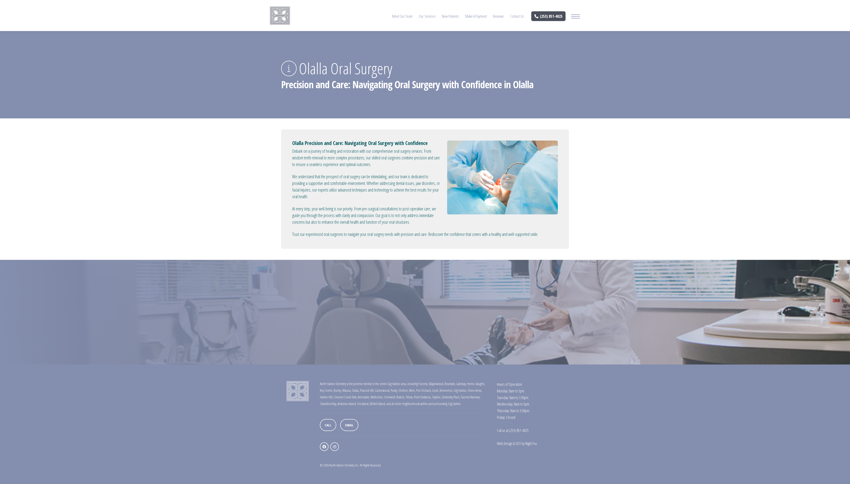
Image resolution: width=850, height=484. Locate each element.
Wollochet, (377, 397)
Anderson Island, (347, 403)
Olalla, (355, 390)
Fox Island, (363, 403)
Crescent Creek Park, (345, 397)
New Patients (450, 16)
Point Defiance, (422, 397)
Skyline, (436, 397)
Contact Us (517, 16)
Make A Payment (476, 16)
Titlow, (409, 397)
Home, (471, 383)
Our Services (427, 16)
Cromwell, (390, 397)
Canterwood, (382, 390)
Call (328, 425)
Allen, (412, 390)
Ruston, (400, 397)
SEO (518, 443)
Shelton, (403, 390)
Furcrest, (423, 383)
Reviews (498, 16)
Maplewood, (436, 383)
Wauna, (346, 390)
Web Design (504, 443)
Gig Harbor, (460, 390)
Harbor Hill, (326, 397)
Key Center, (326, 390)
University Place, (451, 397)
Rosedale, (450, 383)
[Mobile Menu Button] (575, 17)
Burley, (338, 390)
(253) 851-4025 (551, 16)
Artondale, (364, 397)
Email (349, 425)
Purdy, (394, 390)
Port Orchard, (423, 390)
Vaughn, (480, 383)
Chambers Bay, (328, 403)
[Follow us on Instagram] (334, 446)
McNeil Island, (378, 403)
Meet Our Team (402, 16)
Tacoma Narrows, (470, 397)
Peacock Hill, (367, 390)
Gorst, (435, 390)
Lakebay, (461, 383)
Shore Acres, (475, 390)
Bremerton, (446, 390)
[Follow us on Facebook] (324, 446)
